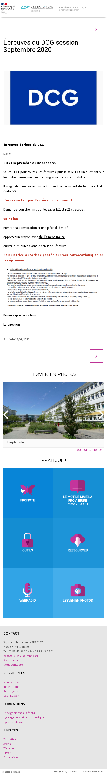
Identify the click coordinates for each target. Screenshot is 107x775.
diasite (99, 771)
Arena (7, 744)
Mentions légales (10, 771)
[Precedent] (6, 415)
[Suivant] (100, 415)
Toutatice (9, 739)
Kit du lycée (10, 691)
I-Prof (6, 753)
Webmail (9, 748)
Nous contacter (13, 664)
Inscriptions (11, 687)
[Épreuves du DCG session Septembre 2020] (53, 98)
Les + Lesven (11, 695)
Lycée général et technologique (23, 717)
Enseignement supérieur (19, 713)
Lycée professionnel (16, 722)
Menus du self (12, 682)
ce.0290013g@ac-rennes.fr (20, 656)
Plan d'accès (11, 660)
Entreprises (10, 757)
